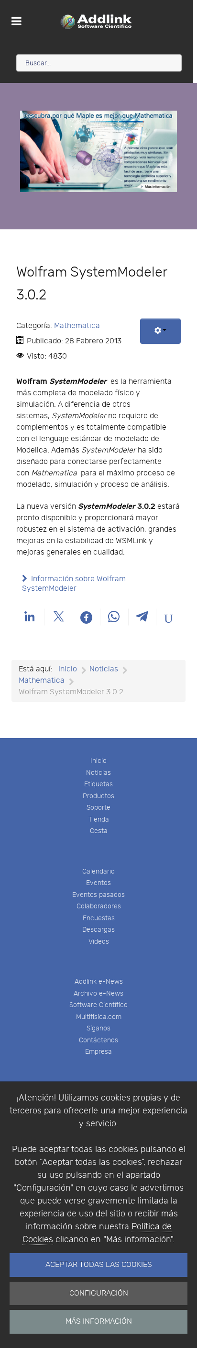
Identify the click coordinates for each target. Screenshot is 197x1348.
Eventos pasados (98, 895)
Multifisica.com (98, 1017)
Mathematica (77, 325)
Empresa (98, 1052)
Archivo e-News (98, 993)
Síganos (98, 1028)
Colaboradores (99, 906)
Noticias (98, 773)
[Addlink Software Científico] (96, 21)
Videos (98, 941)
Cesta (99, 831)
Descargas (98, 930)
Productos (98, 796)
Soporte (98, 807)
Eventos (98, 883)
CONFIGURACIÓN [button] (98, 1293)
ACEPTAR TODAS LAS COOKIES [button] (98, 1264)
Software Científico (98, 1005)
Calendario (98, 871)
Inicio (98, 761)
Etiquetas (98, 784)
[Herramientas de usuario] (160, 331)
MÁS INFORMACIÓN (99, 1321)
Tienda (98, 819)
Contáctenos (98, 1040)
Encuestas (99, 918)
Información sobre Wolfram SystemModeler (74, 584)
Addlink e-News (99, 982)
